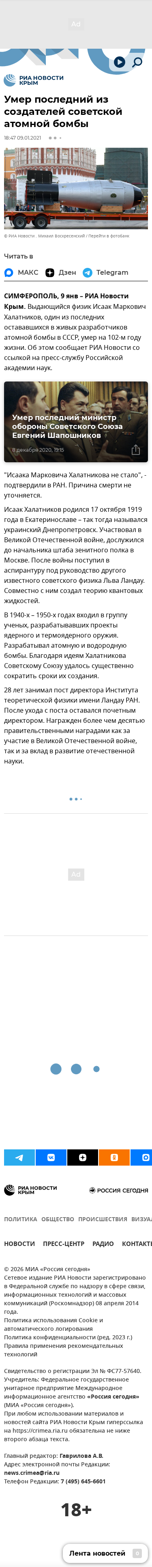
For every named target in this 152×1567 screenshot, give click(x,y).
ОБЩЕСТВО (57, 1219)
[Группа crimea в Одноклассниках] (114, 1157)
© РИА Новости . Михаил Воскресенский (44, 236)
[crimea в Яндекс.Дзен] (82, 1157)
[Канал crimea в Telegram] (19, 1157)
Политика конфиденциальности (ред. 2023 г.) (68, 1338)
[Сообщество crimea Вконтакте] (51, 1157)
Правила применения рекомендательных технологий (63, 1351)
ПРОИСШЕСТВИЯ (102, 1219)
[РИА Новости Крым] (33, 80)
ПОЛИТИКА (20, 1219)
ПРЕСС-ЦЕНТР (63, 1245)
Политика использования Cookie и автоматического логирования (53, 1325)
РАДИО (103, 1245)
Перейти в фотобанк (108, 236)
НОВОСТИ (19, 1245)
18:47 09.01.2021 (22, 138)
